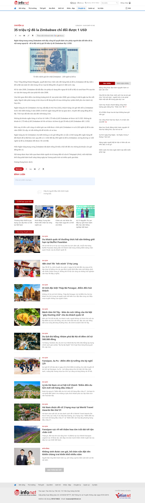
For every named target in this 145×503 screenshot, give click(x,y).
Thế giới (43, 8)
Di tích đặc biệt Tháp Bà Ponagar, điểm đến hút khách (67, 289)
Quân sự (91, 8)
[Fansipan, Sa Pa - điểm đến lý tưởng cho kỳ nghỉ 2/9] (27, 365)
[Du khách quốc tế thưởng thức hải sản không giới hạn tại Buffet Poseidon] (27, 244)
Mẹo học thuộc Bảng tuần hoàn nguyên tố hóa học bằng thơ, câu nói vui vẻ (114, 128)
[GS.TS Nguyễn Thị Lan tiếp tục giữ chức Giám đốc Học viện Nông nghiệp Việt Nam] (85, 211)
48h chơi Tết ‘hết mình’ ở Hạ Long (60, 263)
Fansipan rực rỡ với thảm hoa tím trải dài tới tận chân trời (68, 431)
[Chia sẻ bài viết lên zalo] (20, 35)
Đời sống (22, 8)
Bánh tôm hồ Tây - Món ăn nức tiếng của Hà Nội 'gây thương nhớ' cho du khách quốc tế (67, 313)
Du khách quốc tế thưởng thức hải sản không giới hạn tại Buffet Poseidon (68, 241)
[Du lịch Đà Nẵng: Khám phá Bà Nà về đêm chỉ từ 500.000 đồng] (27, 341)
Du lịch (45, 236)
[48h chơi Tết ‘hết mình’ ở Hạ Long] (27, 268)
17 (125, 107)
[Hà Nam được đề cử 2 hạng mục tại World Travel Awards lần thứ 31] (27, 412)
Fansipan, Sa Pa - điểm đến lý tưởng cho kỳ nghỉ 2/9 (67, 362)
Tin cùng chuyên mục (24, 232)
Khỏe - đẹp (71, 8)
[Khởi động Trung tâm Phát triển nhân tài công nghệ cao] (44, 211)
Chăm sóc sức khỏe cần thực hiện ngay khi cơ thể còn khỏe (65, 222)
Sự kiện (100, 8)
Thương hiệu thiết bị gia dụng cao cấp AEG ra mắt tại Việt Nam (23, 222)
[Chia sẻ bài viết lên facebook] (15, 35)
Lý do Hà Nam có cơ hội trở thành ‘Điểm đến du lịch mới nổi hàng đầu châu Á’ (67, 386)
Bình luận (19, 169)
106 (105, 122)
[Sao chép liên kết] (28, 35)
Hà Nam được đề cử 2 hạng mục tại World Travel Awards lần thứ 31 (67, 408)
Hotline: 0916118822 (93, 3)
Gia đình (52, 8)
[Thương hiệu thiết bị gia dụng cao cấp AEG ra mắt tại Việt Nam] (23, 211)
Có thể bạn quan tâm (24, 202)
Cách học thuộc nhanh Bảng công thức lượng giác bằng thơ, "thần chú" (113, 106)
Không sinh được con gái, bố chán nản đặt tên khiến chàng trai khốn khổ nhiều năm (66, 453)
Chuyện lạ (81, 8)
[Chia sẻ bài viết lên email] (24, 35)
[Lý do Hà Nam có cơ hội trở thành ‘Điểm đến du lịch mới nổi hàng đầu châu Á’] (27, 390)
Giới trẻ (61, 8)
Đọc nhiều (107, 83)
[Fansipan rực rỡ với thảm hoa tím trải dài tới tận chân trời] (27, 434)
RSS (129, 8)
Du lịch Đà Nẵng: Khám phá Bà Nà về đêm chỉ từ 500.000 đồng (67, 338)
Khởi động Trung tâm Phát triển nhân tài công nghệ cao (43, 222)
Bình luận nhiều (123, 83)
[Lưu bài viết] (32, 35)
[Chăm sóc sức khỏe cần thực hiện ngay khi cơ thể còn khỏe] (65, 211)
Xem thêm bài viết (54, 470)
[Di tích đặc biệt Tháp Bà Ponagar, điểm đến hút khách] (27, 292)
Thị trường (33, 8)
